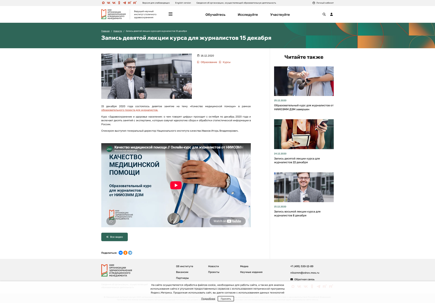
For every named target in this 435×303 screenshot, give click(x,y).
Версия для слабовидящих (156, 3)
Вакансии (182, 271)
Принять (226, 298)
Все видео (116, 236)
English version (183, 3)
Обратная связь (304, 279)
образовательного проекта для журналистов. (129, 109)
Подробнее (208, 298)
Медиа (244, 266)
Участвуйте (280, 14)
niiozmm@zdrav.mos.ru (304, 272)
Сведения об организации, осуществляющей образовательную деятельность (236, 3)
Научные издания (251, 271)
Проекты (213, 271)
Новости (117, 31)
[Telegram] (130, 253)
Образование (208, 62)
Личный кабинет (325, 3)
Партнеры (182, 277)
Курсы (226, 62)
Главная (105, 31)
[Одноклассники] (125, 253)
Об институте (184, 266)
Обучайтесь (215, 14)
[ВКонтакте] (121, 253)
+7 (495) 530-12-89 (301, 266)
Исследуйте (248, 14)
